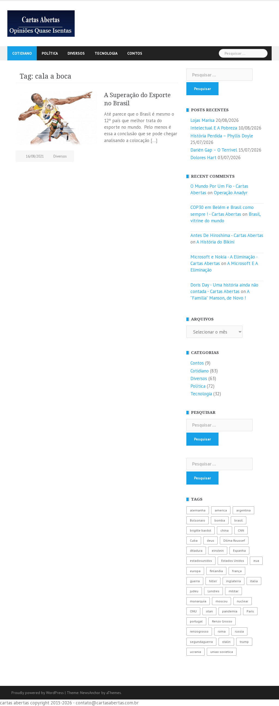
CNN (241, 530)
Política (50, 53)
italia (254, 581)
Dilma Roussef (234, 540)
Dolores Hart (203, 158)
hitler (213, 581)
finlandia (216, 571)
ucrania (195, 652)
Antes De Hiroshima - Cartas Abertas (226, 235)
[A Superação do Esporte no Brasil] (56, 118)
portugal (196, 621)
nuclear (242, 601)
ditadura (196, 550)
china (224, 530)
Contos (134, 53)
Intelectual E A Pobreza (213, 128)
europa (195, 571)
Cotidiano (22, 53)
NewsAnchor (90, 692)
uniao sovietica (221, 652)
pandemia (229, 611)
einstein (218, 550)
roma (222, 631)
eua (256, 561)
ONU (193, 611)
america (221, 510)
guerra (195, 581)
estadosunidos (201, 561)
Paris (250, 611)
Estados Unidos (232, 561)
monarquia (198, 601)
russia (239, 631)
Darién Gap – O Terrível (213, 150)
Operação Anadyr (230, 193)
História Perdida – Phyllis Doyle (221, 136)
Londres (213, 591)
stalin (226, 642)
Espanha (239, 550)
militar (233, 591)
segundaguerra (201, 642)
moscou (222, 601)
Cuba (194, 540)
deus (210, 540)
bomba (219, 520)
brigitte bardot (200, 530)
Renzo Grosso (222, 621)
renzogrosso (199, 631)
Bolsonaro (197, 520)
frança (237, 571)
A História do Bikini (215, 242)
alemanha (197, 510)
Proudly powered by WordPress (37, 692)
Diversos (76, 53)
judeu (194, 591)
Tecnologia (106, 53)
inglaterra (233, 581)
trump (244, 642)
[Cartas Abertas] (41, 23)
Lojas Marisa (202, 120)
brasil (238, 520)
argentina (243, 510)
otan (209, 611)
